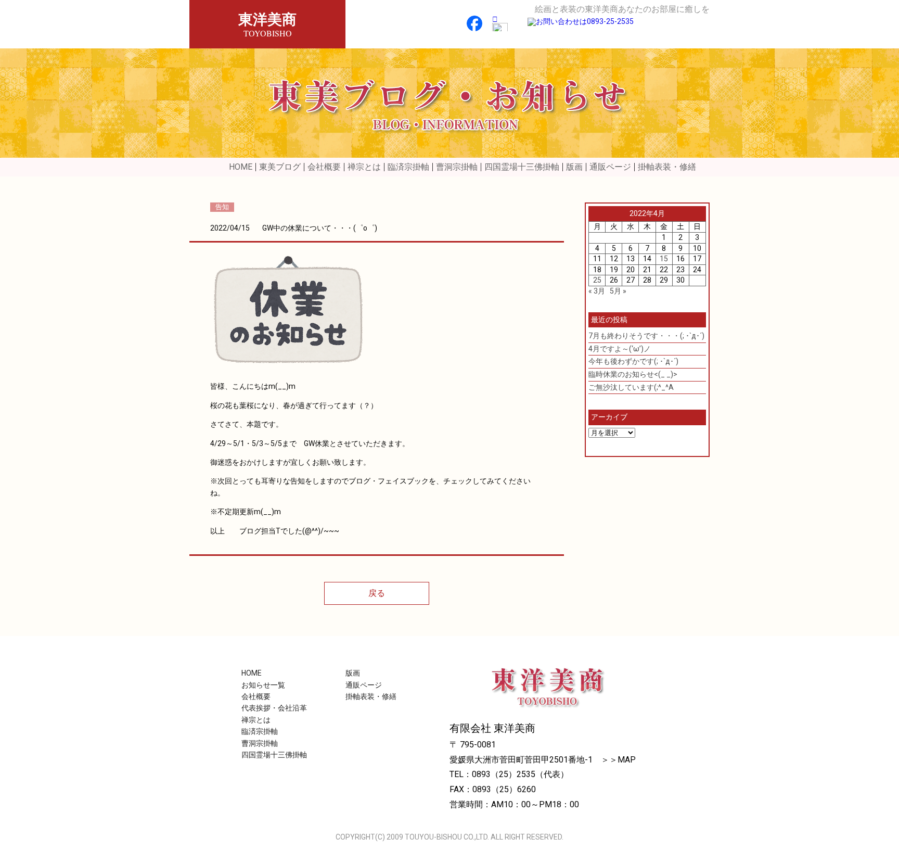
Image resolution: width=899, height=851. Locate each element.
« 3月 (596, 291)
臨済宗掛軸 (408, 167)
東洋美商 (267, 23)
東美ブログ (280, 167)
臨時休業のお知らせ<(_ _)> (632, 374)
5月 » (618, 291)
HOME (240, 167)
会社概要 (324, 167)
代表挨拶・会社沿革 (274, 708)
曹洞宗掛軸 (457, 167)
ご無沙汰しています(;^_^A (631, 387)
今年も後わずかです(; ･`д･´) (633, 361)
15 (664, 259)
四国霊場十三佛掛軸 (521, 167)
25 (597, 280)
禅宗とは (364, 167)
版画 (574, 167)
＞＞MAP (618, 760)
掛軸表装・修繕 (667, 167)
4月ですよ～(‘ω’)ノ (619, 349)
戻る (376, 593)
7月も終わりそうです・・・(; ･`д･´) (646, 336)
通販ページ (610, 167)
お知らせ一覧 (263, 685)
